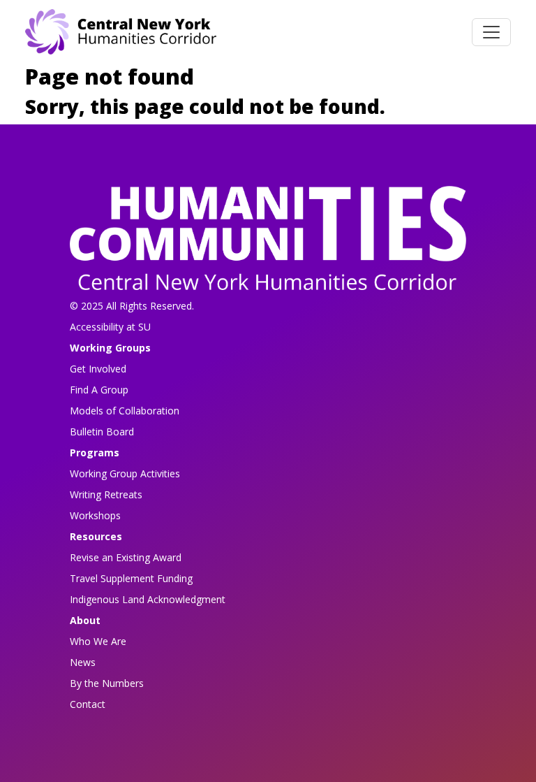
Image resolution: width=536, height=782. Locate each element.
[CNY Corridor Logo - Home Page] (268, 242)
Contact (87, 704)
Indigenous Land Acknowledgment (147, 599)
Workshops (95, 515)
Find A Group (99, 389)
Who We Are (98, 641)
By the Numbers (107, 683)
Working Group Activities (125, 473)
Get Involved (98, 368)
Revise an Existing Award (125, 557)
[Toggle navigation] (491, 32)
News (83, 662)
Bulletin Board (102, 431)
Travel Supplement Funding (131, 578)
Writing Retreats (106, 494)
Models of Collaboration (124, 410)
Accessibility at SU (110, 326)
